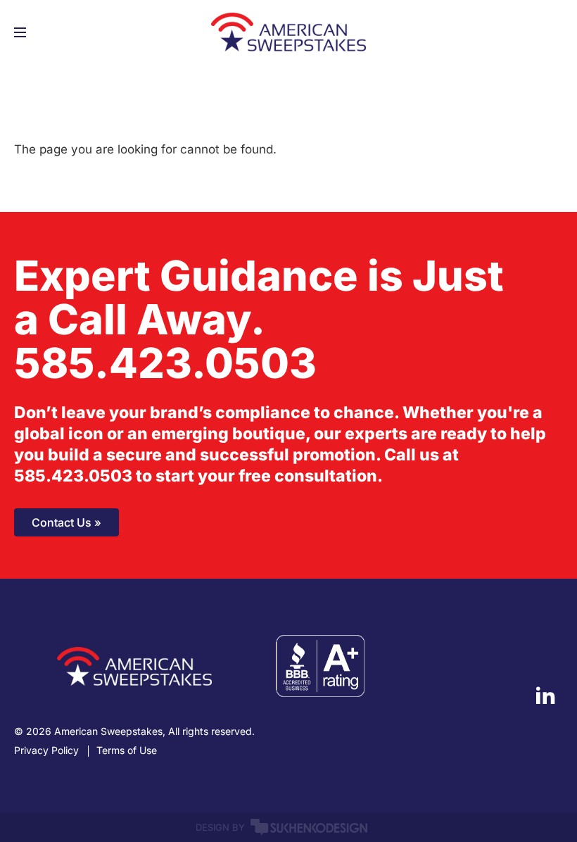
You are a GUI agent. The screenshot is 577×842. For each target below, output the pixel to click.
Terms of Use (126, 750)
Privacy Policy (46, 750)
